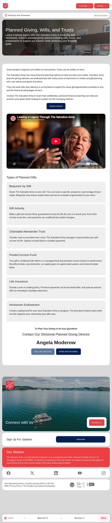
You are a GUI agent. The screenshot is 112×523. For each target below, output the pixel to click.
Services (79, 518)
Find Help (83, 6)
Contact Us (96, 422)
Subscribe (80, 439)
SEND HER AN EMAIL (68, 351)
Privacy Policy (15, 486)
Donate (100, 6)
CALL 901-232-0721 (43, 351)
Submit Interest (56, 106)
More (103, 518)
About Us (43, 518)
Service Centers (101, 15)
